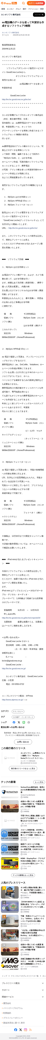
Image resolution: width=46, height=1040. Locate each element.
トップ (4, 976)
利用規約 (6, 1013)
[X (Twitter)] (19, 722)
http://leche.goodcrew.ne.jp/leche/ (16, 99)
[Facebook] (14, 722)
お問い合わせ (23, 742)
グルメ (18, 9)
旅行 (24, 9)
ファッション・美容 (36, 9)
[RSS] (30, 1029)
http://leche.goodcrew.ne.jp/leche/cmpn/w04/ (21, 618)
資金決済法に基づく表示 (13, 1023)
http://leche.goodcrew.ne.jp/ (14, 669)
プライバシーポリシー (12, 1018)
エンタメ (10, 9)
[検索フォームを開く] (23, 3)
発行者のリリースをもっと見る (23, 768)
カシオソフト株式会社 (10, 32)
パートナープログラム (12, 1008)
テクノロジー (18, 711)
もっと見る (39, 782)
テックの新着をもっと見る (23, 875)
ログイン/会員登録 (36, 3)
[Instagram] (25, 1029)
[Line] (24, 722)
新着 (3, 9)
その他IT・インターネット (23, 717)
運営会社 (6, 1003)
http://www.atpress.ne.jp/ (12, 700)
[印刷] (28, 722)
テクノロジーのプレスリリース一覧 (25, 976)
